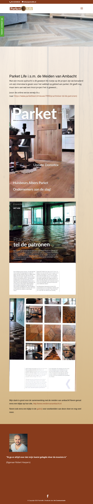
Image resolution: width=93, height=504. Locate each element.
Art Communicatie (59, 500)
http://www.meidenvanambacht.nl (47, 404)
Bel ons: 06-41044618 (79, 33)
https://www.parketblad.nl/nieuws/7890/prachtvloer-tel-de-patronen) (45, 96)
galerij (39, 409)
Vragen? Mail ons (21, 23)
